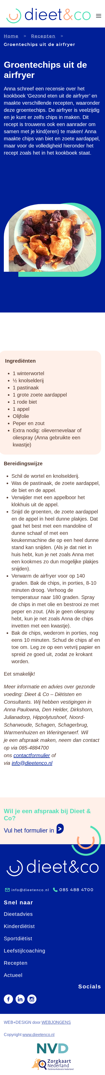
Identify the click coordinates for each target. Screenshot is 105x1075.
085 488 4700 (76, 889)
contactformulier (32, 755)
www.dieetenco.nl (38, 1034)
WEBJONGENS (56, 1022)
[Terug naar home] (48, 15)
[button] (98, 16)
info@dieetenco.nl (32, 763)
